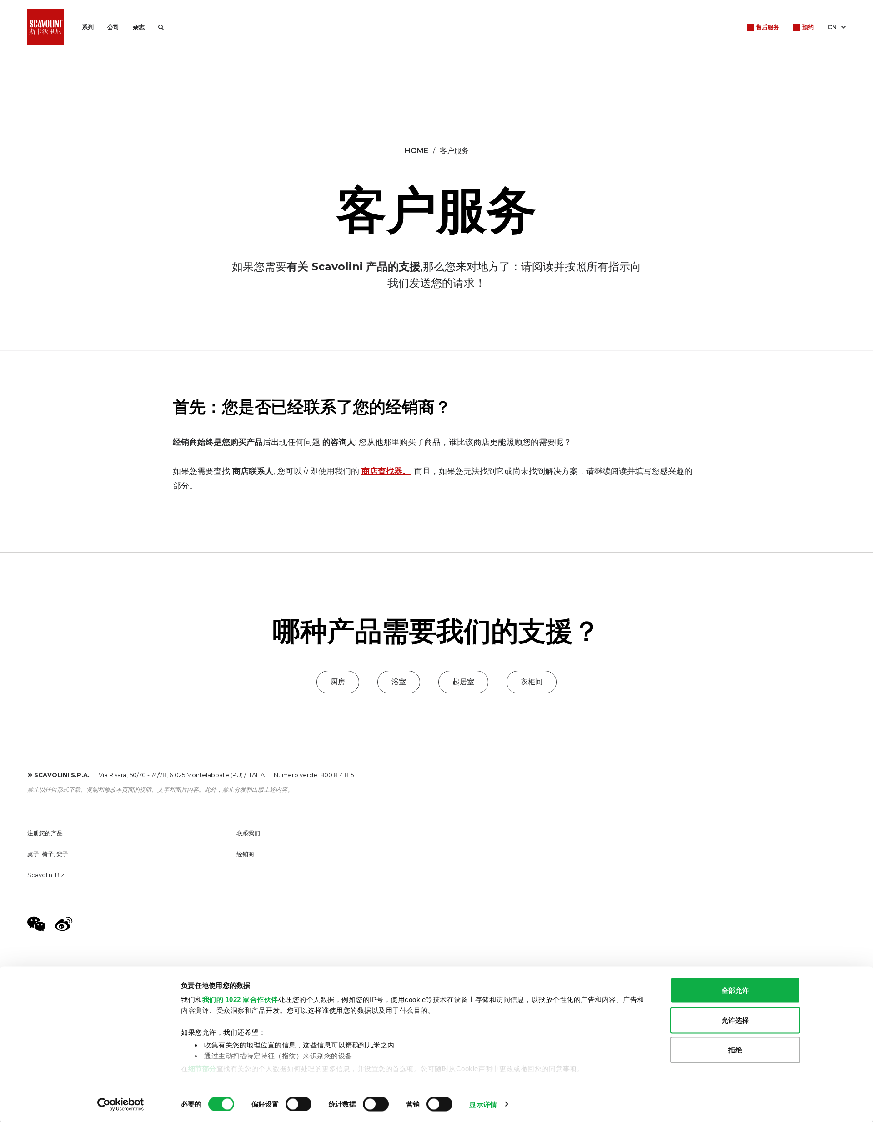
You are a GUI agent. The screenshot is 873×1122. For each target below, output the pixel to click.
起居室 (463, 682)
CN (832, 26)
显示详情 (483, 1104)
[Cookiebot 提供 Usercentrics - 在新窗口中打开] (121, 1104)
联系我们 (248, 833)
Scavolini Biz (45, 874)
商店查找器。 (386, 471)
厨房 (338, 682)
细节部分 (202, 1068)
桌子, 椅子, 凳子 (47, 854)
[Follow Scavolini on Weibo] (64, 924)
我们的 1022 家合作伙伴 (240, 999)
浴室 (398, 682)
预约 (808, 26)
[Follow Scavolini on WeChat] (36, 924)
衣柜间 (531, 682)
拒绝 (735, 1050)
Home (416, 150)
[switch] (298, 1104)
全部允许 (735, 990)
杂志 (139, 26)
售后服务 (767, 26)
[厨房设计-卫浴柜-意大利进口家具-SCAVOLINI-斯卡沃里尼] (45, 27)
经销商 (245, 854)
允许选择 (735, 1020)
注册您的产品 (45, 833)
